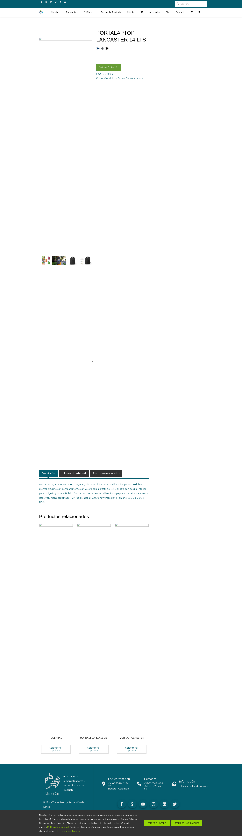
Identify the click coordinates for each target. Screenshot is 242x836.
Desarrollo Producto (111, 12)
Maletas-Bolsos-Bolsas (121, 78)
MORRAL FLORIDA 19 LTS (94, 738)
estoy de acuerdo (157, 823)
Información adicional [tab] (74, 473)
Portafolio (71, 12)
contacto (180, 12)
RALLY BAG (56, 738)
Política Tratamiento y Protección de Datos (63, 804)
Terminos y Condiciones (187, 823)
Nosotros (55, 12)
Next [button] (91, 360)
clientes (131, 12)
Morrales (138, 78)
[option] (65, 142)
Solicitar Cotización (108, 67)
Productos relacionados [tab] (106, 473)
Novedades (154, 12)
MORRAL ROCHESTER (132, 738)
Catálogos (88, 12)
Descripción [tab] (48, 473)
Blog (168, 12)
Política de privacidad (58, 827)
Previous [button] (39, 360)
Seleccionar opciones (55, 749)
